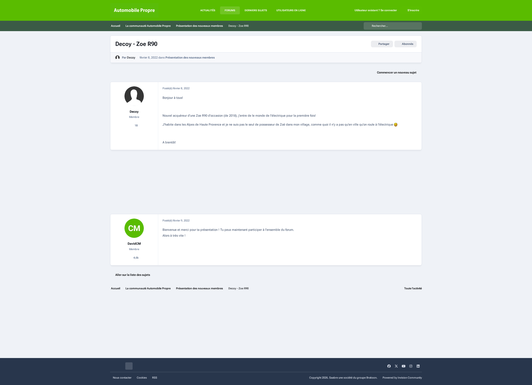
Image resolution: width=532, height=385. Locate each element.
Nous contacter (122, 377)
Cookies (142, 377)
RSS (154, 377)
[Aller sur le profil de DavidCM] (134, 228)
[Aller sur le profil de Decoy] (117, 57)
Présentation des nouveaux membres (190, 57)
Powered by (402, 377)
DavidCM (134, 244)
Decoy (131, 57)
